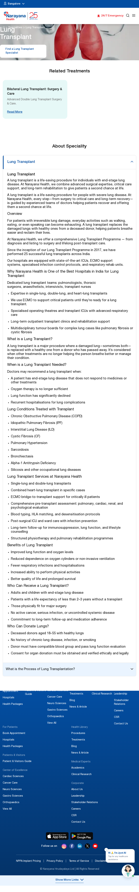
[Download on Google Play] (81, 836)
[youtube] (95, 847)
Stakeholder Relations (84, 802)
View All (51, 723)
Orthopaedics (55, 716)
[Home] (21, 15)
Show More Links (67, 880)
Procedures (76, 687)
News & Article (78, 707)
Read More (14, 112)
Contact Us (121, 724)
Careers (118, 711)
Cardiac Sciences (57, 690)
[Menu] (133, 16)
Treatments (76, 694)
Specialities (15, 27)
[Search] (127, 16)
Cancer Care (54, 697)
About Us (119, 687)
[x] (87, 847)
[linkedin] (79, 847)
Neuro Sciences (56, 703)
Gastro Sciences (57, 710)
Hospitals (8, 698)
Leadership (120, 694)
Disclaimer (102, 861)
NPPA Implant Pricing (30, 861)
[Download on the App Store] (57, 836)
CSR (116, 717)
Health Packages (13, 704)
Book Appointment (14, 733)
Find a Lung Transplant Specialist (19, 51)
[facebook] (71, 847)
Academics (98, 687)
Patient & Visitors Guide (17, 761)
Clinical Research (102, 694)
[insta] (64, 846)
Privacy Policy (56, 861)
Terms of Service (80, 861)
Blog (72, 700)
